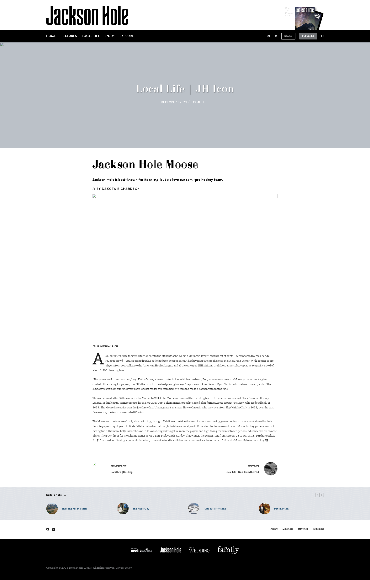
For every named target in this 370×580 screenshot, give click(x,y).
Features (69, 36)
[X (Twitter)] (53, 529)
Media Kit (288, 529)
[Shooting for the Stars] (52, 508)
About (274, 529)
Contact (303, 529)
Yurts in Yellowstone (214, 508)
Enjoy (110, 36)
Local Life (91, 36)
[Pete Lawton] (264, 508)
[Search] (322, 36)
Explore (127, 36)
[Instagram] (276, 36)
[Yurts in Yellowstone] (193, 508)
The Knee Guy (141, 508)
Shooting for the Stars (74, 508)
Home (51, 36)
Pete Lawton (281, 508)
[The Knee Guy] (123, 508)
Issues (288, 36)
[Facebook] (268, 36)
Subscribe (308, 36)
